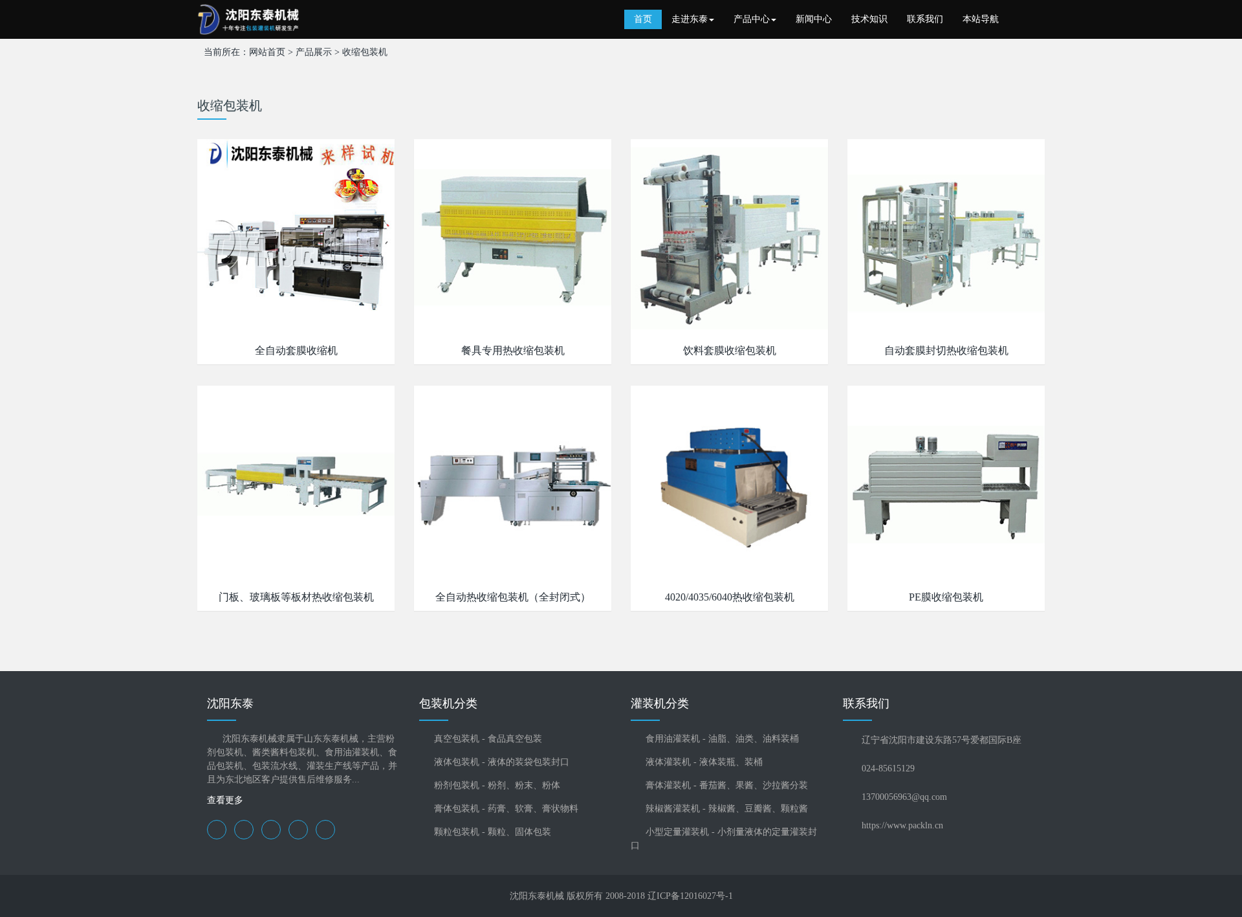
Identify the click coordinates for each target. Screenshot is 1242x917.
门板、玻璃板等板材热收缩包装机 (296, 596)
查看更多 (225, 800)
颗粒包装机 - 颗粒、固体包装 (492, 832)
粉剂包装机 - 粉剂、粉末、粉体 (497, 785)
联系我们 (925, 19)
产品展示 (314, 52)
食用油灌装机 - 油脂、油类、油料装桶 (722, 739)
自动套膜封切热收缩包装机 (946, 350)
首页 (643, 19)
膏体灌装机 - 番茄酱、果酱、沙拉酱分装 (727, 785)
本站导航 (981, 19)
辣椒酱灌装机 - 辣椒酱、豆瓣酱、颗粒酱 (727, 808)
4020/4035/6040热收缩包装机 (729, 596)
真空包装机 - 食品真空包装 (488, 739)
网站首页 (267, 52)
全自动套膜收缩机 (296, 350)
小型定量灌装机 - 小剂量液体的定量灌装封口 (724, 838)
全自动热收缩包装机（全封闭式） (513, 596)
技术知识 (869, 19)
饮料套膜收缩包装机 (729, 350)
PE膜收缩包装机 (946, 596)
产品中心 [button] (752, 19)
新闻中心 (814, 19)
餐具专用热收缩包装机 (513, 350)
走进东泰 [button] (689, 19)
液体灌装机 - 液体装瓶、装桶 (704, 762)
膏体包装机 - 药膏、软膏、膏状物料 (506, 808)
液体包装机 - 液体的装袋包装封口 (501, 762)
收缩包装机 (364, 52)
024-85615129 (888, 768)
